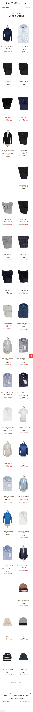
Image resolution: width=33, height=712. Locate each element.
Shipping (20, 693)
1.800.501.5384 (6, 693)
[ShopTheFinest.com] (16, 3)
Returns (27, 693)
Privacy (21, 695)
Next (20, 682)
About (16, 695)
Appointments (8, 695)
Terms (27, 695)
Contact (13, 693)
